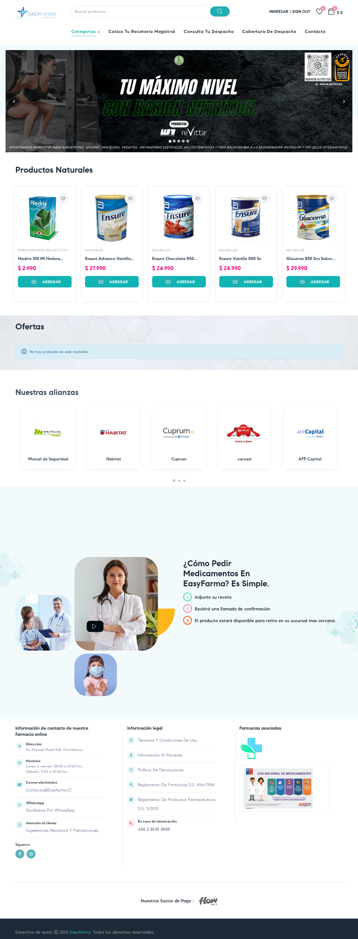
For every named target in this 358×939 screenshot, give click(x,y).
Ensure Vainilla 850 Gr (240, 258)
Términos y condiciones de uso (167, 740)
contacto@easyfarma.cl (48, 790)
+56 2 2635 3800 (154, 829)
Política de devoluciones (160, 769)
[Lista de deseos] (63, 198)
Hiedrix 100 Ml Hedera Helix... (39, 259)
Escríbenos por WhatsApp (50, 810)
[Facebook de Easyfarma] (19, 853)
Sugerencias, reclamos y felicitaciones (62, 830)
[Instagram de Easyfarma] (31, 853)
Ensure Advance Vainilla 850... (108, 259)
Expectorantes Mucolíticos (43, 250)
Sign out (301, 11)
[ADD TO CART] (45, 281)
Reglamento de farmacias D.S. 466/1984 (176, 784)
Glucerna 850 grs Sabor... (310, 258)
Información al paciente (160, 755)
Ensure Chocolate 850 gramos (173, 259)
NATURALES (94, 250)
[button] (14, 101)
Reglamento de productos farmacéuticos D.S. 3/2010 (176, 804)
